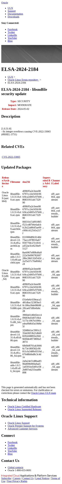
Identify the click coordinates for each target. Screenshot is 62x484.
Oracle (4, 2)
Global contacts (15, 467)
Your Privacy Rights (17, 481)
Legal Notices (42, 478)
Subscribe (6, 478)
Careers (17, 478)
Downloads (13, 16)
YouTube (12, 38)
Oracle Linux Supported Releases (24, 409)
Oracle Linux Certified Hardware (24, 406)
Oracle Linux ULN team (43, 393)
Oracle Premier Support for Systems (26, 425)
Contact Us (28, 478)
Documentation (15, 13)
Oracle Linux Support (19, 423)
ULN (10, 8)
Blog (10, 41)
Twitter (11, 32)
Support (12, 11)
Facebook (12, 29)
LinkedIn (12, 35)
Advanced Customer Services (22, 428)
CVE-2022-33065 (11, 157)
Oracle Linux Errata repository (23, 79)
